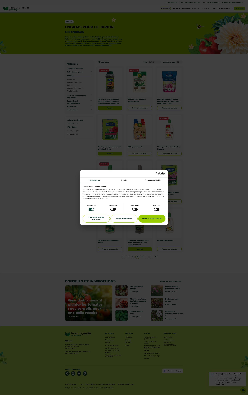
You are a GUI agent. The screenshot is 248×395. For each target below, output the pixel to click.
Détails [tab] (124, 180)
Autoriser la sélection (124, 219)
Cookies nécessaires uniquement (96, 218)
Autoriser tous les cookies (152, 219)
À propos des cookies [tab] (153, 180)
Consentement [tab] (95, 180)
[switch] (113, 209)
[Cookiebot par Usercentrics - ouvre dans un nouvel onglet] (157, 173)
